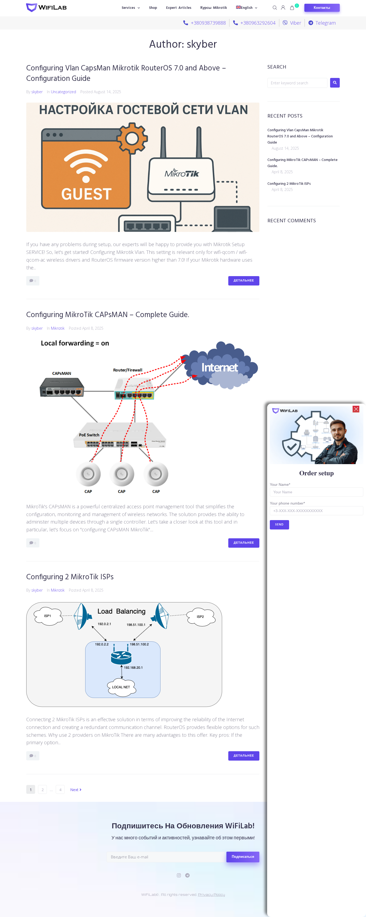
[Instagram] (179, 875)
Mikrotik (58, 328)
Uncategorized (63, 91)
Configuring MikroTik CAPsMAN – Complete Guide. (107, 315)
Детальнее (244, 280)
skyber (37, 91)
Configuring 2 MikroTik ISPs (70, 577)
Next (75, 789)
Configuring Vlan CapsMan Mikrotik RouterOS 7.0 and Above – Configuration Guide (126, 73)
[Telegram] (187, 875)
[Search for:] (297, 83)
